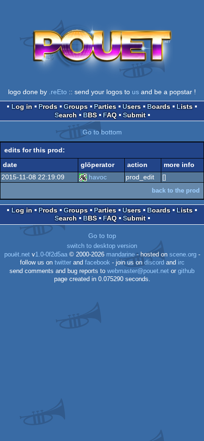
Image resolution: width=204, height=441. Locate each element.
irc (181, 262)
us (135, 92)
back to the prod (176, 190)
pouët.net (17, 254)
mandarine (120, 254)
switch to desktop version (102, 246)
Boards (158, 106)
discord (154, 262)
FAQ (110, 115)
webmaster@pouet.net (138, 271)
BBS (90, 115)
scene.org (182, 254)
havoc (98, 177)
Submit (134, 115)
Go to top (102, 235)
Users (131, 106)
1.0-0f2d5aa (51, 254)
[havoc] (83, 177)
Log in (21, 106)
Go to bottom (102, 132)
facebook (97, 262)
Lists (184, 106)
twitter (63, 262)
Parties (105, 106)
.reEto (58, 92)
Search (66, 115)
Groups (76, 106)
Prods (47, 106)
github (186, 271)
